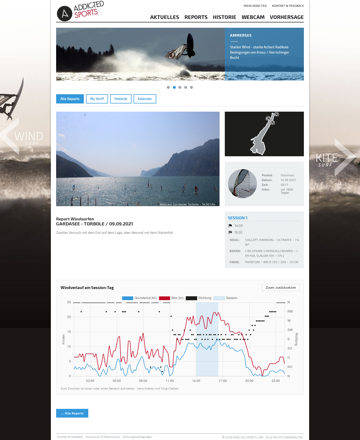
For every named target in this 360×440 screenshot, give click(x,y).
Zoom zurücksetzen (281, 288)
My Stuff (97, 99)
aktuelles (164, 17)
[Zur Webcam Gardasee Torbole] (138, 159)
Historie (224, 17)
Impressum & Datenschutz (103, 436)
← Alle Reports (72, 413)
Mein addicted (255, 5)
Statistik (120, 99)
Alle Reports (70, 99)
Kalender (145, 99)
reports (196, 17)
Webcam (253, 17)
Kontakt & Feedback (288, 5)
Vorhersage (287, 17)
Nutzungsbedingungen (137, 436)
